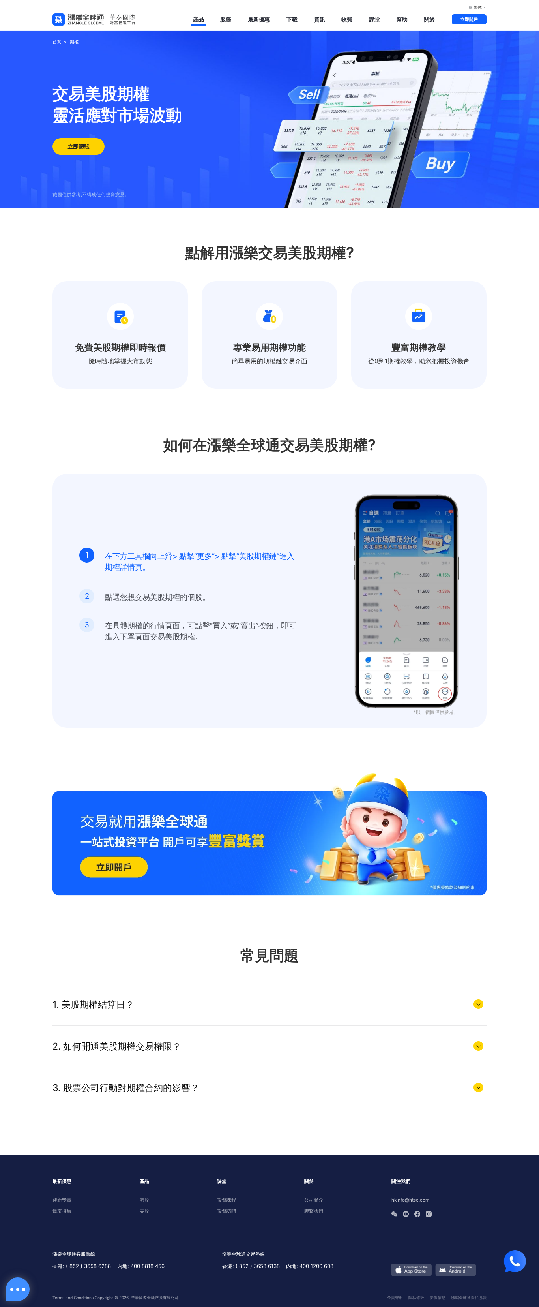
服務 (225, 19)
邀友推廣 (61, 1211)
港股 (144, 1200)
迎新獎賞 (61, 1200)
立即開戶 (469, 19)
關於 (429, 19)
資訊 (319, 19)
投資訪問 (226, 1211)
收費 (346, 19)
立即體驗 (78, 146)
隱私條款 (416, 1297)
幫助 (402, 19)
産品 (198, 19)
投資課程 (226, 1200)
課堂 (374, 19)
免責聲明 (395, 1297)
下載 (292, 19)
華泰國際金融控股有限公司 (154, 1297)
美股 (144, 1211)
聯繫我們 (313, 1211)
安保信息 (437, 1297)
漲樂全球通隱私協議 (469, 1297)
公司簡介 (313, 1200)
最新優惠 (259, 19)
